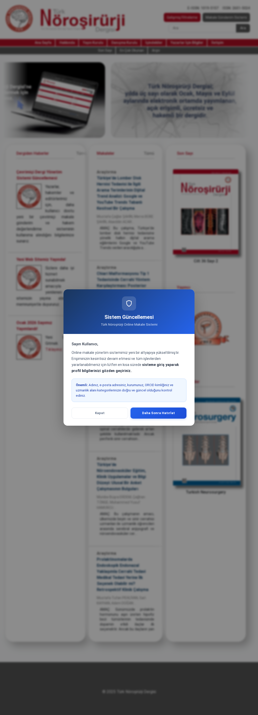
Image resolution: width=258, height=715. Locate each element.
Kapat (100, 413)
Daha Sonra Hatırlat (158, 413)
